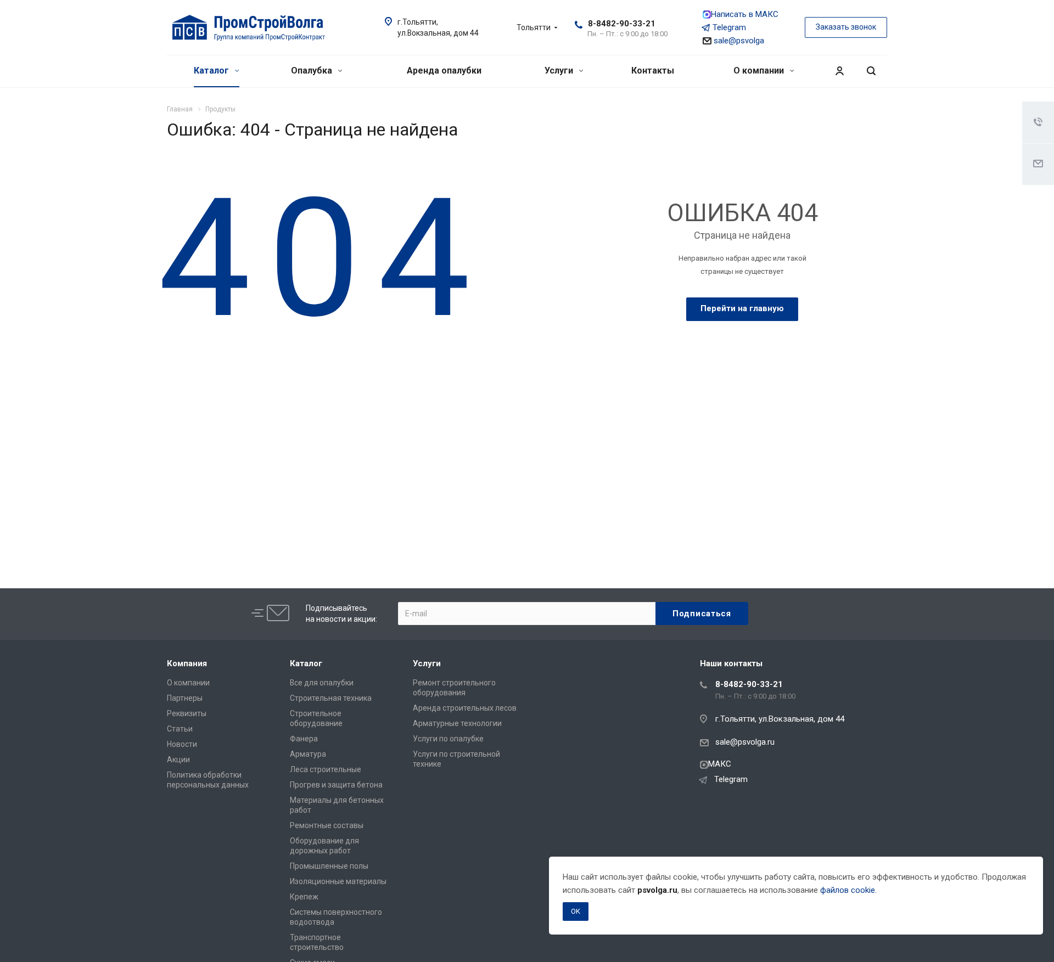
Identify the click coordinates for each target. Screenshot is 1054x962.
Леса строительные (325, 769)
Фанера (304, 738)
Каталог (212, 70)
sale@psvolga (737, 41)
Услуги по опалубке (448, 738)
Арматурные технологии (457, 723)
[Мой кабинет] (839, 71)
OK (575, 911)
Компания (187, 663)
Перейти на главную (742, 308)
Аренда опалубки (444, 70)
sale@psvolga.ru (745, 742)
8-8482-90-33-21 (621, 24)
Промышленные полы (329, 866)
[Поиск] (871, 71)
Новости (182, 744)
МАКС (719, 764)
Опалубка (312, 70)
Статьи (180, 728)
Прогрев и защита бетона (336, 784)
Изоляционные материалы (338, 881)
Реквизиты (186, 713)
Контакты (652, 70)
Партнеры (185, 698)
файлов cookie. (848, 890)
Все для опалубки (322, 682)
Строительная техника (331, 698)
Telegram (729, 27)
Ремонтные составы (326, 825)
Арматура (308, 754)
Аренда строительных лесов (465, 708)
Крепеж (304, 896)
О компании (759, 70)
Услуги (560, 70)
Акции (178, 759)
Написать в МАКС (744, 14)
